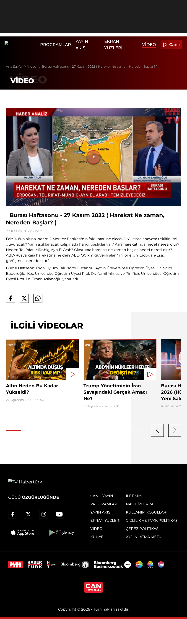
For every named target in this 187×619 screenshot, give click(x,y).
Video (149, 44)
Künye (97, 537)
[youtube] (59, 514)
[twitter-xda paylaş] (24, 298)
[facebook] (12, 514)
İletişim (134, 496)
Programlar (55, 44)
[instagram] (43, 514)
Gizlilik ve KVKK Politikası (152, 520)
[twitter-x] (28, 514)
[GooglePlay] (61, 532)
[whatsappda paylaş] (37, 298)
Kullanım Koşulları (146, 512)
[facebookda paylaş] (10, 298)
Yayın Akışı (101, 512)
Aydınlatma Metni (144, 537)
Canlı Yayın (101, 496)
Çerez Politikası (143, 529)
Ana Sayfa (14, 66)
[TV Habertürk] (21, 44)
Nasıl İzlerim (139, 504)
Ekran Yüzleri (105, 520)
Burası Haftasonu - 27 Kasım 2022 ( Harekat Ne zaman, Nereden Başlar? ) (99, 66)
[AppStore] (22, 532)
